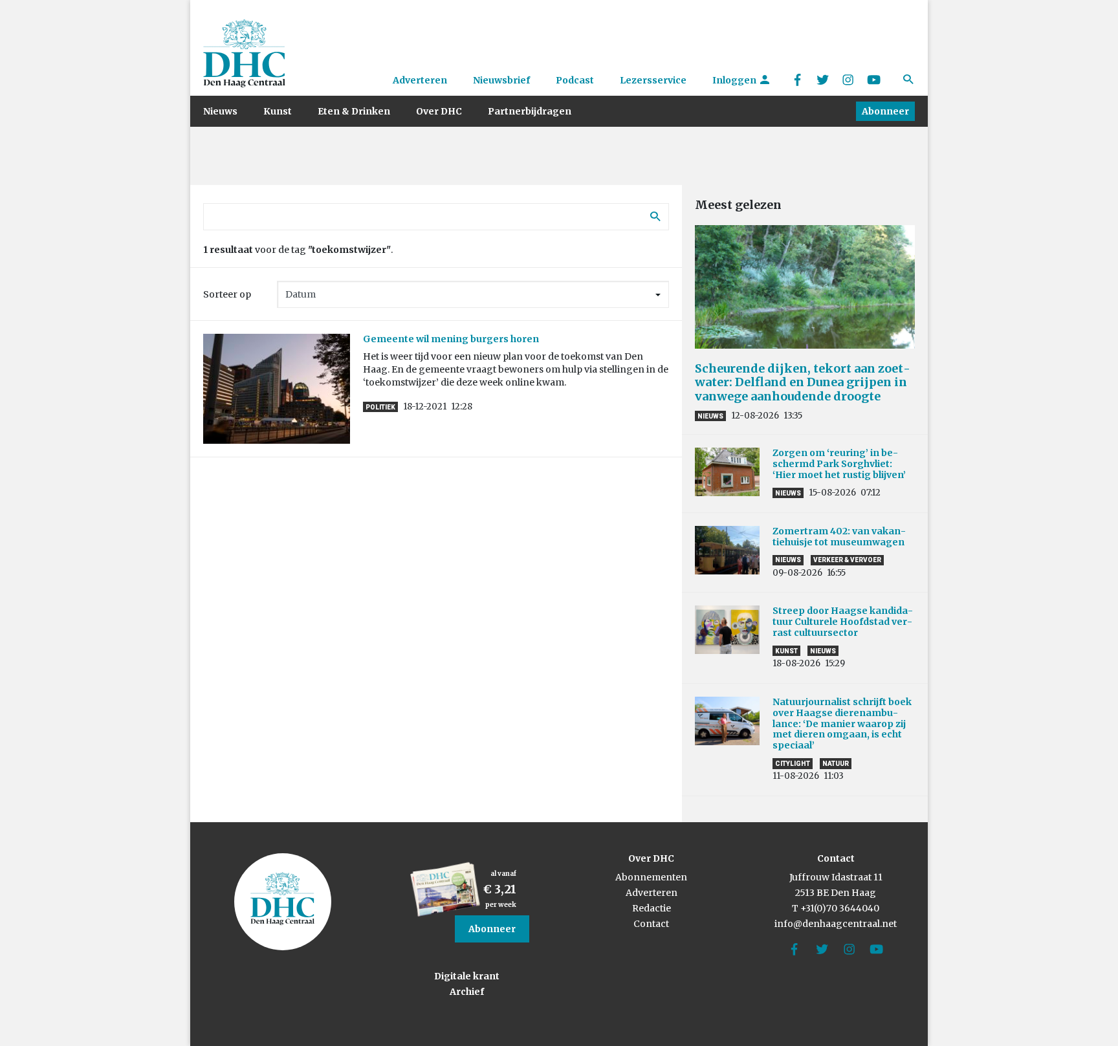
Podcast (575, 80)
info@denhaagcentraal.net (835, 924)
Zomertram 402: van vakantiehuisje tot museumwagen (840, 536)
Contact (651, 924)
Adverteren (420, 80)
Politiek (380, 407)
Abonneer (885, 111)
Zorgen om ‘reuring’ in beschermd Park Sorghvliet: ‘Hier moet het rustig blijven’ (839, 464)
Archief (467, 991)
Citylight (792, 763)
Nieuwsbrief (501, 80)
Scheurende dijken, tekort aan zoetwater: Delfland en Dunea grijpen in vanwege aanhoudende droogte (802, 382)
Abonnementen (651, 877)
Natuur (835, 763)
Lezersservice (653, 80)
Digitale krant (466, 976)
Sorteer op (227, 294)
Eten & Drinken (354, 111)
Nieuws (220, 111)
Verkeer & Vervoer (847, 559)
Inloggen (735, 80)
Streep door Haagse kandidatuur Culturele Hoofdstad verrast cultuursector (843, 621)
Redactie (651, 908)
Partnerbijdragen (529, 111)
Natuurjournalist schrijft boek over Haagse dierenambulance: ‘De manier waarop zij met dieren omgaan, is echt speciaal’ (842, 723)
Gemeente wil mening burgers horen (451, 339)
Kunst (277, 111)
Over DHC (439, 111)
